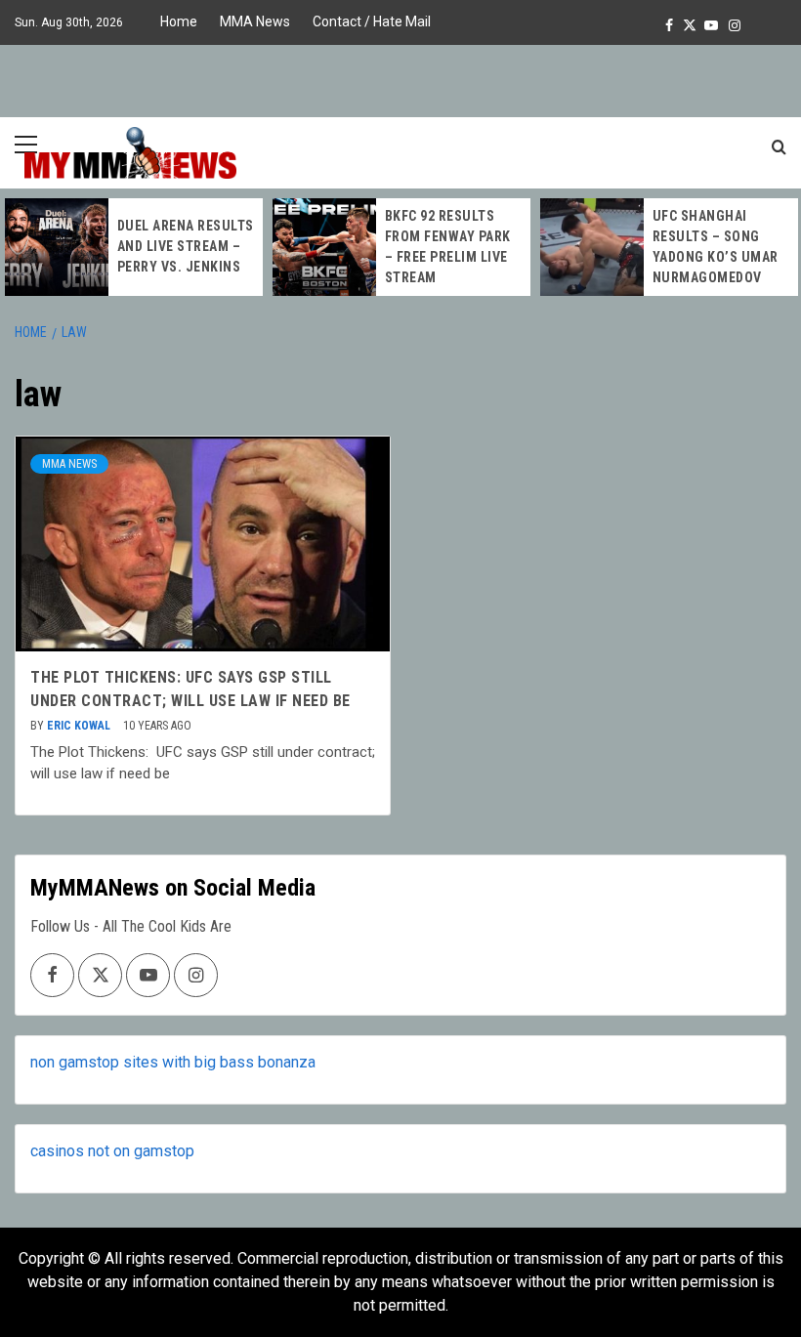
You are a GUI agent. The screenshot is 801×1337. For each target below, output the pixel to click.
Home (178, 21)
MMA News (255, 21)
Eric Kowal (80, 725)
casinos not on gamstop (112, 1151)
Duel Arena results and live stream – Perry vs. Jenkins (185, 246)
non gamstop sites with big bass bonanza (173, 1062)
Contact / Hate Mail (372, 21)
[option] (134, 247)
